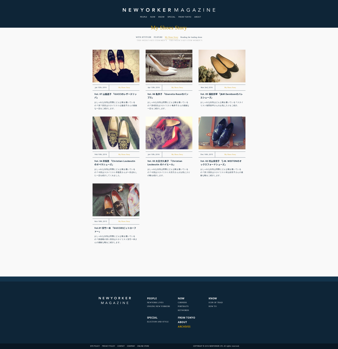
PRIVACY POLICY (108, 346)
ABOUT (197, 17)
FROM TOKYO (184, 17)
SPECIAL (171, 17)
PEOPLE (143, 17)
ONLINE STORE (143, 346)
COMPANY (131, 346)
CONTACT (121, 346)
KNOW (161, 17)
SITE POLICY (95, 346)
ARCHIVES (184, 326)
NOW (152, 17)
